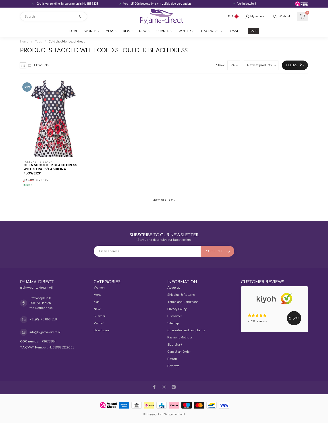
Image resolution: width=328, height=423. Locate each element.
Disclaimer (174, 316)
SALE (253, 31)
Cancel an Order (179, 352)
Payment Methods (180, 337)
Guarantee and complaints (186, 330)
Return (172, 359)
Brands (235, 31)
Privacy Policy (177, 309)
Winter (185, 31)
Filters (292, 65)
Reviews (173, 366)
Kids (126, 31)
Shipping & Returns (181, 295)
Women (90, 31)
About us (173, 287)
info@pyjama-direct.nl (45, 332)
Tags (38, 42)
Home (73, 31)
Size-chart (174, 344)
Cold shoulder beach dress (67, 42)
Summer (162, 31)
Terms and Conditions (182, 302)
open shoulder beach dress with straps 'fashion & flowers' (50, 169)
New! (143, 31)
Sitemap (173, 323)
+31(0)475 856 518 (43, 319)
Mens (110, 31)
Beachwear (210, 31)
